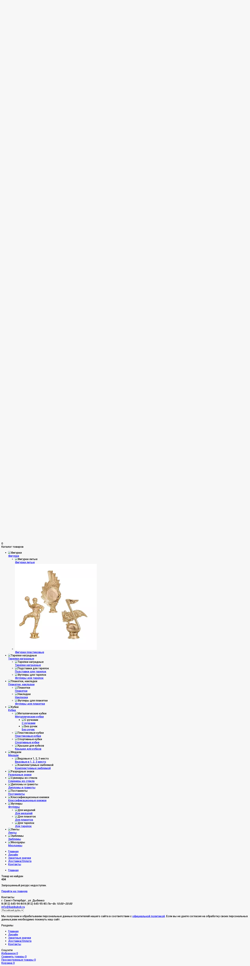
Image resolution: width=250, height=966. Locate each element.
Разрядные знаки (19, 774)
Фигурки (13, 556)
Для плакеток (24, 819)
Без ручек (28, 729)
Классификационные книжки (27, 800)
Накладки (21, 697)
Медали (13, 755)
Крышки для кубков (28, 748)
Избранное (9, 953)
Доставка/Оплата (19, 861)
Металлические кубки (29, 716)
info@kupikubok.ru (13, 35)
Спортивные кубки (27, 742)
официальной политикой (148, 916)
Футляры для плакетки (30, 703)
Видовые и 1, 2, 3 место (30, 761)
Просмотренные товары (18, 959)
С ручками (28, 723)
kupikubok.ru (9, 19)
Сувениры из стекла (21, 781)
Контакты (14, 864)
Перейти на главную (14, 891)
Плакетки (21, 690)
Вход (11, 10)
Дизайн (13, 854)
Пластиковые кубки (28, 736)
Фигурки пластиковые (29, 652)
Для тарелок (23, 826)
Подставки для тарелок (30, 671)
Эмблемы (14, 839)
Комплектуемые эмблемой (33, 768)
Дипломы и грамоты (21, 787)
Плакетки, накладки (21, 684)
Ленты (12, 832)
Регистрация (16, 13)
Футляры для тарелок (29, 678)
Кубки (12, 710)
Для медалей (23, 813)
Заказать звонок (12, 32)
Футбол (21, 26)
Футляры (14, 806)
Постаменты (16, 794)
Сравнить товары (14, 956)
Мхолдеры (15, 845)
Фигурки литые (25, 562)
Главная (13, 851)
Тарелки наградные (21, 658)
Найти (37, 23)
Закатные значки (19, 858)
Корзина (8, 963)
